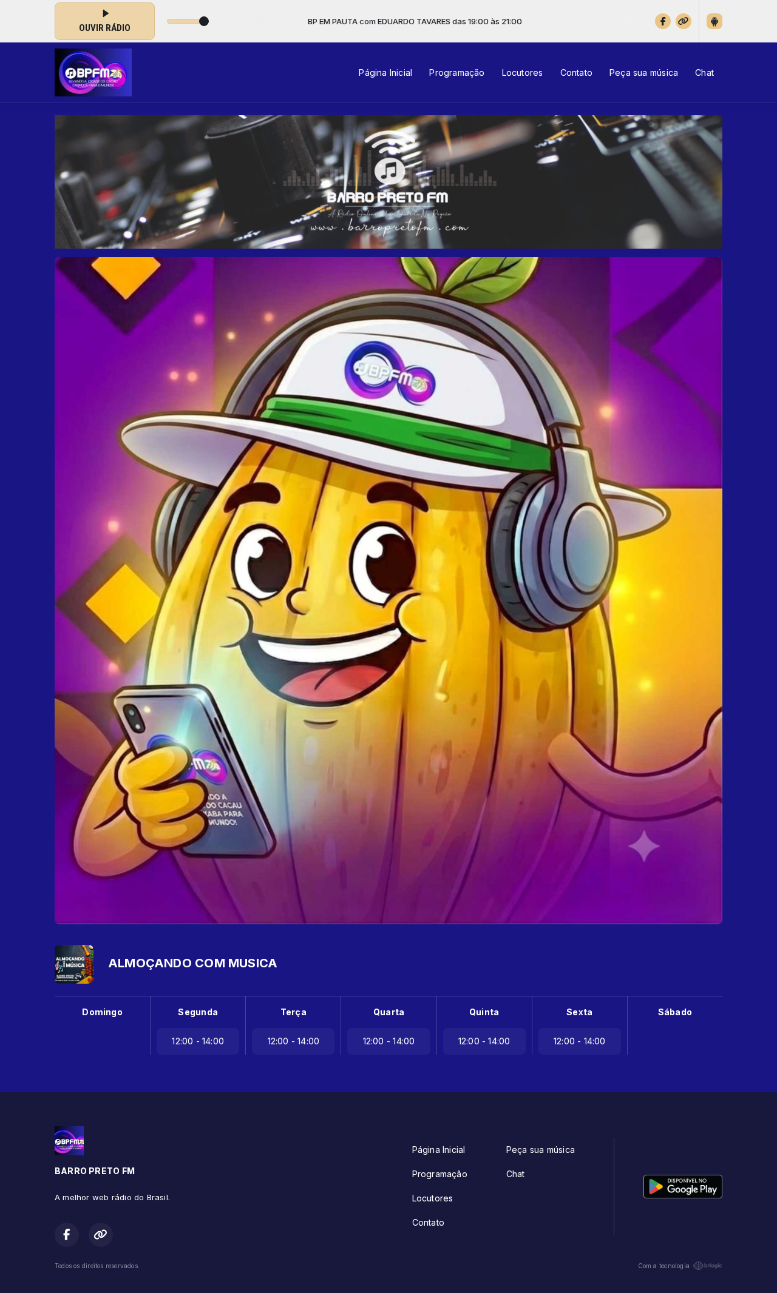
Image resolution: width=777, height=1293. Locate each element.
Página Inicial (385, 72)
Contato (576, 72)
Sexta (579, 1012)
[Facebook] (663, 21)
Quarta (388, 1012)
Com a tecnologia (664, 1265)
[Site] (683, 21)
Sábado (675, 1012)
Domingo (102, 1012)
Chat (704, 72)
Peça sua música (643, 72)
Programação (456, 72)
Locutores (522, 72)
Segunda (197, 1012)
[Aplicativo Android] (714, 21)
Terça (293, 1012)
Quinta (484, 1012)
